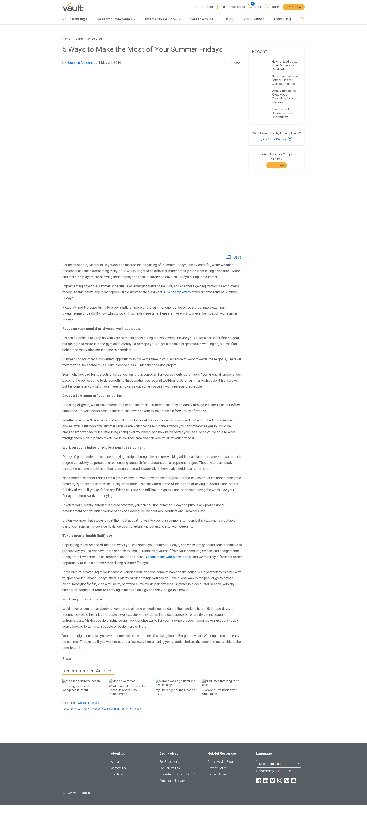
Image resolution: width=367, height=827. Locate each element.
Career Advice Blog (89, 38)
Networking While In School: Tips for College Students (285, 79)
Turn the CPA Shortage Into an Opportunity (283, 113)
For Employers (204, 6)
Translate (289, 771)
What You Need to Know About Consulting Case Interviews (284, 96)
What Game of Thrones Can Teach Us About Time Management (127, 689)
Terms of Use (217, 774)
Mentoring (282, 19)
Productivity (99, 709)
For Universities (233, 6)
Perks (86, 709)
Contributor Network (172, 780)
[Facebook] (259, 780)
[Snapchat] (294, 780)
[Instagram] (280, 780)
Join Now (293, 7)
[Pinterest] (287, 780)
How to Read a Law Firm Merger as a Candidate (284, 65)
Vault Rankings (74, 19)
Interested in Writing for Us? (177, 774)
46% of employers (177, 292)
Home (66, 38)
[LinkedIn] (266, 780)
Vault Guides (253, 19)
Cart (257, 6)
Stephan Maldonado (82, 63)
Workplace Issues (88, 703)
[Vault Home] (73, 7)
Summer (114, 709)
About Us (117, 761)
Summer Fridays (131, 709)
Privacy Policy (217, 768)
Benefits (75, 709)
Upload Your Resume (273, 139)
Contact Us (118, 768)
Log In (275, 6)
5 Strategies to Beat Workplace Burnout (75, 688)
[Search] (303, 19)
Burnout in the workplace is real (168, 557)
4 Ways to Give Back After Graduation (219, 691)
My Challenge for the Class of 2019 (175, 691)
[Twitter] (273, 780)
